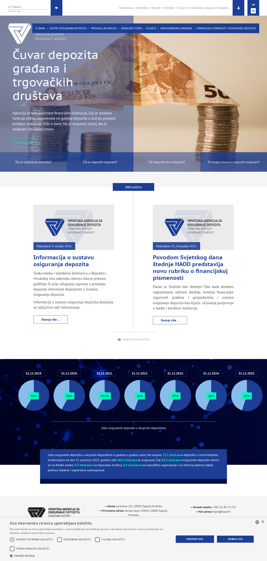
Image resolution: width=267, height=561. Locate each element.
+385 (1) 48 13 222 (224, 507)
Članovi (182, 8)
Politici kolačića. (46, 533)
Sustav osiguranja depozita (68, 28)
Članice (151, 28)
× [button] (262, 521)
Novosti (156, 8)
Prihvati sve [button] (194, 539)
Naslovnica (125, 8)
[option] (133, 94)
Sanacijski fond (131, 28)
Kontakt (169, 8)
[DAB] (42, 33)
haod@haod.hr (222, 511)
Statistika (141, 8)
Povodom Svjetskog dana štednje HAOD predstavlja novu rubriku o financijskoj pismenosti (190, 267)
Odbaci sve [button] (235, 539)
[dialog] (133, 539)
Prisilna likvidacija (103, 28)
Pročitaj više (24, 134)
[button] (89, 555)
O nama (40, 28)
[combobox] (257, 522)
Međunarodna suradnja (176, 28)
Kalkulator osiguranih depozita (210, 8)
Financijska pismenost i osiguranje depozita (226, 28)
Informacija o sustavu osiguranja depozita (63, 260)
